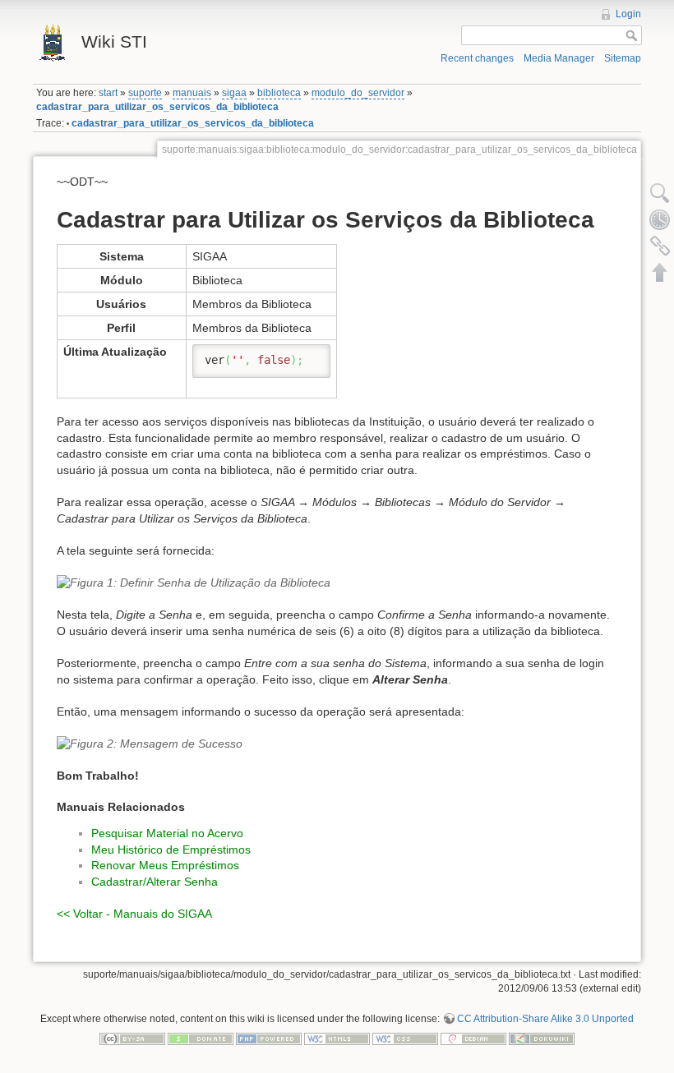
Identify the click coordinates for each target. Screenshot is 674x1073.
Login (628, 14)
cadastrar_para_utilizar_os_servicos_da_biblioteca (157, 107)
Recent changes (477, 58)
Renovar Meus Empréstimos (165, 865)
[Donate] (200, 1037)
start (108, 93)
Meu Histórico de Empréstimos (171, 849)
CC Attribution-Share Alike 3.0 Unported (545, 1019)
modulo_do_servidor (358, 93)
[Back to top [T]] (660, 272)
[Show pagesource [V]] (660, 193)
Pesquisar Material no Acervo (167, 833)
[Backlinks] (660, 246)
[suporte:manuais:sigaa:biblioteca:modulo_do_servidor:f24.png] (337, 583)
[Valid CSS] (405, 1037)
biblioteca (279, 93)
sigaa (234, 93)
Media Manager (559, 58)
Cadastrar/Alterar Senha (154, 881)
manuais (192, 93)
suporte (145, 93)
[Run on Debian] (473, 1037)
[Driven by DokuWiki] (542, 1037)
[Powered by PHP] (269, 1037)
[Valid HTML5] (337, 1037)
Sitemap (622, 58)
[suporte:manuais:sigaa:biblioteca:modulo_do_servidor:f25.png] (337, 744)
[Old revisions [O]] (660, 219)
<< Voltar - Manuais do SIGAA (134, 913)
